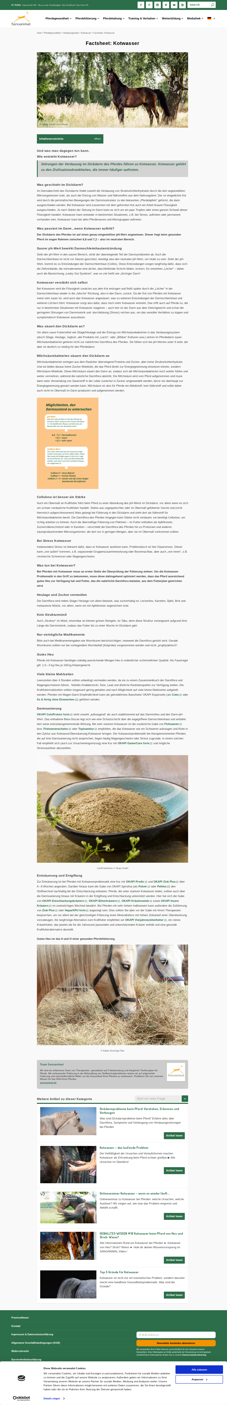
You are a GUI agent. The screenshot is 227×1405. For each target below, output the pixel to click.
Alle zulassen (199, 1369)
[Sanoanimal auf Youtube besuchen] (174, 5)
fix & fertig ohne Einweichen (55, 699)
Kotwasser (86, 33)
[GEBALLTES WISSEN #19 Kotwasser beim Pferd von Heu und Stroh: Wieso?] (68, 1246)
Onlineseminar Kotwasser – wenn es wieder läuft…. (135, 1193)
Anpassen (197, 1379)
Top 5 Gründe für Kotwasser (119, 1272)
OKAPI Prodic (135, 881)
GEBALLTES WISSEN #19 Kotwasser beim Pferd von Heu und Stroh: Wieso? (141, 1235)
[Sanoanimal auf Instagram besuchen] (157, 5)
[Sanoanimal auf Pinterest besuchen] (149, 5)
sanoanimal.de (48, 1082)
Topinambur (86, 728)
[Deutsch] (211, 19)
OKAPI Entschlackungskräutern (63, 900)
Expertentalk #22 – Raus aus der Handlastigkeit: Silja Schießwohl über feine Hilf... (55, 5)
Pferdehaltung (112, 18)
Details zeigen (52, 1398)
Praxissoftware (20, 1317)
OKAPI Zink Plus (164, 881)
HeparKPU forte (75, 910)
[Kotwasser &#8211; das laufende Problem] (68, 1164)
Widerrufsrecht (20, 1351)
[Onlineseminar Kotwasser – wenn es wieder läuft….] (68, 1207)
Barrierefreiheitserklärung (26, 1359)
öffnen (97, 139)
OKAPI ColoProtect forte (53, 714)
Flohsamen (171, 724)
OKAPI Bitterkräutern (103, 900)
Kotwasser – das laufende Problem (124, 1147)
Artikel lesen (174, 1135)
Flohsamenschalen (55, 728)
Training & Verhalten (141, 18)
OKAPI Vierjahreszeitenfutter (144, 920)
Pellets (161, 886)
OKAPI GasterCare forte (133, 743)
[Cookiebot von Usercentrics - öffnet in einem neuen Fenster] (21, 1398)
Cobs (175, 694)
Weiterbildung (171, 18)
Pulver (142, 886)
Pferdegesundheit (57, 18)
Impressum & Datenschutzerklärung (32, 1334)
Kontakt (15, 1326)
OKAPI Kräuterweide (135, 900)
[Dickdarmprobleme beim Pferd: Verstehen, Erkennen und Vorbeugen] (68, 1121)
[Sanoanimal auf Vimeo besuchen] (166, 5)
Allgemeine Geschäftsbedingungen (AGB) (35, 1342)
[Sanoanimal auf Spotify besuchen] (182, 5)
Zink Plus (48, 910)
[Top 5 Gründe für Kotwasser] (68, 1284)
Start (39, 33)
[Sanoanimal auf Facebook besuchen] (141, 5)
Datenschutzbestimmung (194, 1355)
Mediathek (194, 18)
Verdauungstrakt (71, 33)
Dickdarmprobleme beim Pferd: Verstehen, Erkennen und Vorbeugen (139, 1111)
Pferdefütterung (85, 18)
